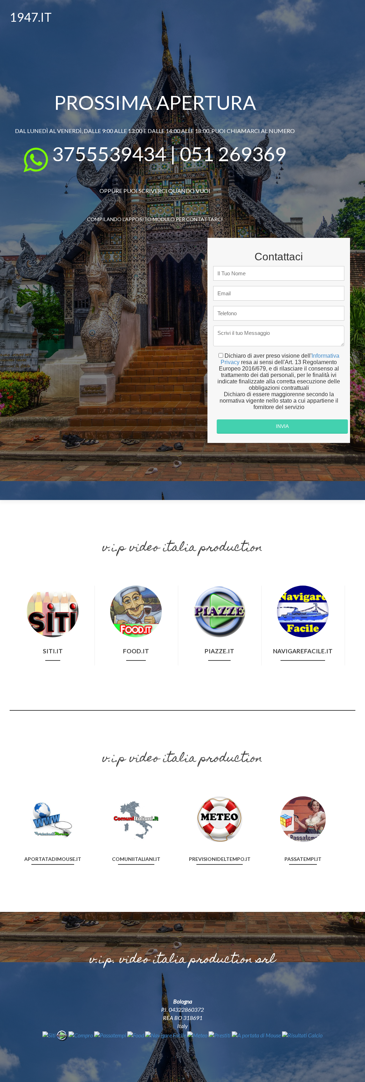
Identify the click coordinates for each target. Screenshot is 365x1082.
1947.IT (31, 17)
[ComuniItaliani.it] (136, 818)
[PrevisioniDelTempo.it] (219, 818)
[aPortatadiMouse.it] (53, 818)
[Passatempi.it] (303, 818)
